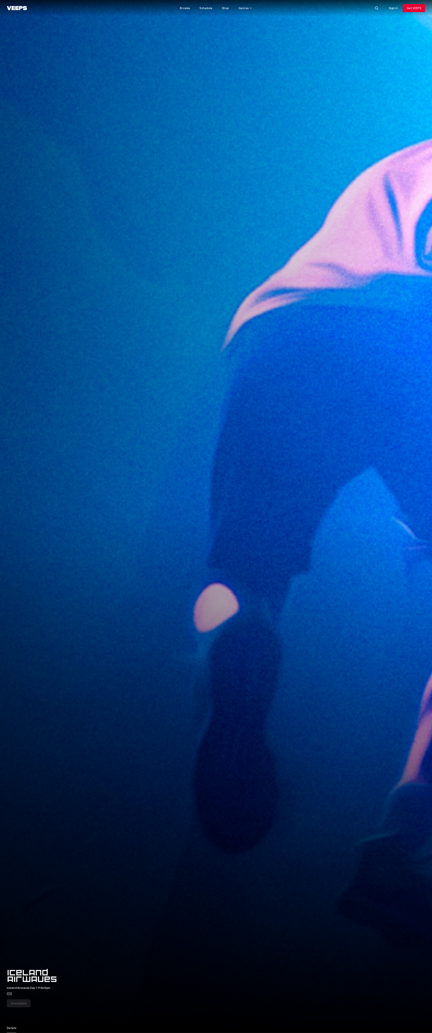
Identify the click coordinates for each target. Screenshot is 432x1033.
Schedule (205, 8)
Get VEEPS (414, 8)
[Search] (377, 8)
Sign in (393, 8)
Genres (243, 8)
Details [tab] (11, 1027)
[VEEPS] (17, 8)
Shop (225, 8)
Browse (185, 8)
